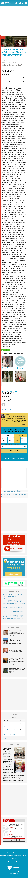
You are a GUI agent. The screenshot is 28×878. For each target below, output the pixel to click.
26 (23, 732)
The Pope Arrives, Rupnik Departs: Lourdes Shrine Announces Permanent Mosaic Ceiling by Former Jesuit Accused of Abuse (13, 617)
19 (23, 729)
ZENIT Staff (17, 69)
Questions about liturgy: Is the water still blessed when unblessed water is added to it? (16, 632)
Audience (18, 853)
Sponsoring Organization (6, 855)
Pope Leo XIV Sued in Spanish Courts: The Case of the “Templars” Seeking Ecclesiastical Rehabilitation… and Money (17, 641)
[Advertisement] (14, 21)
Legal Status (17, 855)
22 (10, 732)
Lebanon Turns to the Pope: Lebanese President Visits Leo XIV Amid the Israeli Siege (8, 764)
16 (14, 729)
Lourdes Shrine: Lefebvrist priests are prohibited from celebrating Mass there (17, 670)
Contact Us (14, 858)
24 (17, 732)
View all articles (6, 409)
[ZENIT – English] (8, 3)
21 (7, 732)
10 (17, 726)
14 (7, 729)
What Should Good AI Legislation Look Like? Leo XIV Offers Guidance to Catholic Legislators (13, 596)
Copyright (24, 855)
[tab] (8, 820)
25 (20, 732)
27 (4, 734)
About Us (9, 853)
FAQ (14, 853)
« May (4, 738)
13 (4, 729)
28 (7, 734)
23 (14, 732)
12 (23, 726)
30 (14, 734)
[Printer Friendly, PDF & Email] (5, 350)
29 (10, 734)
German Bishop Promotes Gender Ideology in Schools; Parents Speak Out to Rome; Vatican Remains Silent (17, 651)
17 (17, 729)
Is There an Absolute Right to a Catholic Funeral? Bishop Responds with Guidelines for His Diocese (16, 660)
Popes (2, 37)
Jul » (7, 738)
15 (10, 729)
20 (4, 732)
